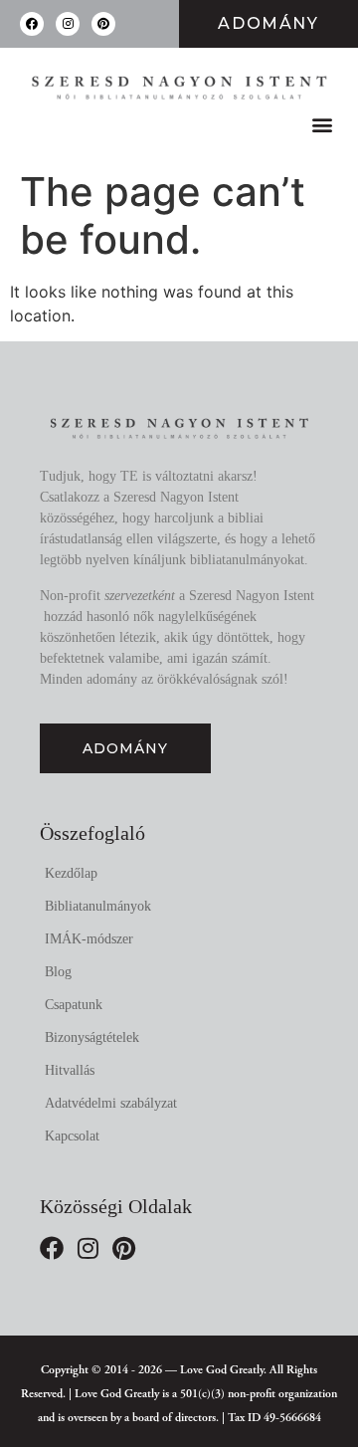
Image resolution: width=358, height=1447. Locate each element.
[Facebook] (32, 24)
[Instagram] (68, 24)
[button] (321, 123)
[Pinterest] (103, 24)
